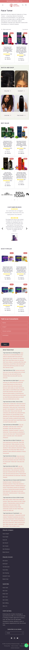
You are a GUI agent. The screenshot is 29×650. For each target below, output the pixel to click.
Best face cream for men (15, 501)
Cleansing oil (6, 412)
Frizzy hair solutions (18, 483)
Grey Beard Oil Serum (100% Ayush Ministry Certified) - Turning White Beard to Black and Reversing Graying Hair (21, 144)
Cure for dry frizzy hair (9, 434)
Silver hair (13, 461)
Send (5, 344)
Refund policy (24, 643)
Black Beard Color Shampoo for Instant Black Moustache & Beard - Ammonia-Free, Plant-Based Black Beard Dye (7, 144)
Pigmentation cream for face (16, 503)
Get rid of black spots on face (11, 399)
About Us (5, 606)
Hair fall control (21, 403)
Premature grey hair (8, 458)
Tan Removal (6, 566)
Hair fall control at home (12, 473)
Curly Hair (6, 115)
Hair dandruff (11, 409)
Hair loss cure (12, 426)
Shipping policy (23, 645)
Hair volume (19, 409)
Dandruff (20, 91)
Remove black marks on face (11, 393)
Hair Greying (6, 573)
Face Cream (6, 533)
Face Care (5, 587)
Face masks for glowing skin (13, 362)
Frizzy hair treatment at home (11, 405)
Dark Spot (5, 563)
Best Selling (5, 603)
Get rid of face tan (8, 372)
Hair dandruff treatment (17, 520)
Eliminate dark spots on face (15, 397)
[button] (2, 5)
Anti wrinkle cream (15, 526)
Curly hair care (10, 435)
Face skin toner (12, 422)
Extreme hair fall (12, 471)
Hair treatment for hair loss (13, 475)
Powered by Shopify (16, 643)
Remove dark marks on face (10, 388)
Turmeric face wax (8, 420)
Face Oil (5, 540)
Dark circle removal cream (15, 386)
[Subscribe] (22, 633)
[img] (14, 209)
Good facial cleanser (18, 416)
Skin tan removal (12, 376)
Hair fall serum (15, 470)
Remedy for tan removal (9, 374)
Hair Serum (5, 543)
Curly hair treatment (8, 518)
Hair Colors (5, 600)
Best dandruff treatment (15, 447)
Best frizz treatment (8, 522)
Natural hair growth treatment (17, 489)
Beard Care (5, 579)
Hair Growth (20, 115)
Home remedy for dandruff (16, 432)
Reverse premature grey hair (10, 459)
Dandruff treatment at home (16, 517)
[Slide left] (11, 199)
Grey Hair (6, 91)
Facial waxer (21, 418)
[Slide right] (17, 199)
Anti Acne (5, 560)
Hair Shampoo (6, 549)
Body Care (5, 593)
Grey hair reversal (19, 458)
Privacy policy (7, 645)
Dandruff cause (7, 482)
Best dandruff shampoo (15, 451)
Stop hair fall (17, 468)
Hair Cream (5, 546)
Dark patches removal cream (14, 391)
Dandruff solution (7, 483)
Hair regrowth (6, 491)
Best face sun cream (11, 524)
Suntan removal (20, 370)
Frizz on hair (14, 411)
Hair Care (5, 590)
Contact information (15, 647)
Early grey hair (13, 407)
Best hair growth (10, 446)
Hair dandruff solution (9, 485)
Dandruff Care (6, 576)
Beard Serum (6, 552)
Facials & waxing (13, 418)
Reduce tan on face (19, 372)
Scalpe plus (6, 403)
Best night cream (7, 499)
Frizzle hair (13, 403)
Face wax (5, 418)
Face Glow (5, 570)
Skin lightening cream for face (15, 365)
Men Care (5, 597)
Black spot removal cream (10, 505)
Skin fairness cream (8, 367)
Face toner (16, 420)
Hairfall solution (16, 482)
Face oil (19, 411)
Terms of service (14, 645)
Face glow (8, 360)
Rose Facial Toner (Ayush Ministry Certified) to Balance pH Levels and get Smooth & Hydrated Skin (8, 49)
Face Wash (5, 536)
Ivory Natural (8, 643)
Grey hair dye (20, 456)
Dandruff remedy (13, 430)
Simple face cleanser (16, 412)
